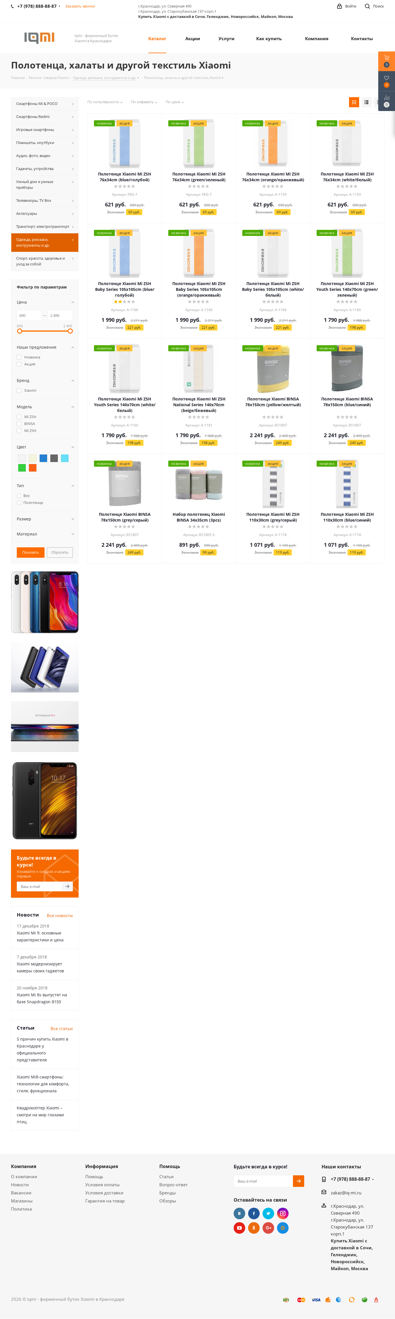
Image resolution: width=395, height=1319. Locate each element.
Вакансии (21, 1193)
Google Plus (268, 1228)
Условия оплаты (102, 1184)
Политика (21, 1209)
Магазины (22, 1201)
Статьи (166, 1176)
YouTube (239, 1228)
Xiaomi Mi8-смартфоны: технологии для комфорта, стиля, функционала (43, 1083)
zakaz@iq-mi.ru (346, 1193)
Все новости (60, 915)
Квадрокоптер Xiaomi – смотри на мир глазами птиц (40, 1114)
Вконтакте (239, 1213)
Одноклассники (254, 1228)
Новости (20, 1184)
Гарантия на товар (105, 1201)
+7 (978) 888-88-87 (350, 1179)
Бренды (167, 1193)
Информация (101, 1166)
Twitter (268, 1213)
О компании (24, 1176)
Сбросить (60, 552)
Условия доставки (104, 1193)
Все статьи (62, 1028)
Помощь (94, 1176)
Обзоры (167, 1201)
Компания (23, 1166)
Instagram (283, 1213)
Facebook (254, 1213)
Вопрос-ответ (173, 1184)
